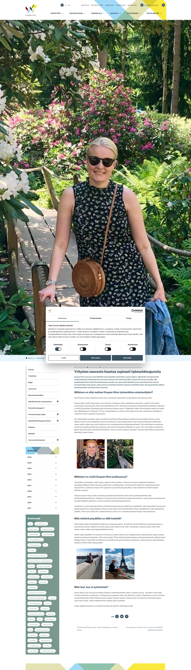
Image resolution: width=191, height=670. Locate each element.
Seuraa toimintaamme (36, 440)
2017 (29, 508)
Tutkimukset (33, 624)
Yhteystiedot (120, 5)
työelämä (32, 635)
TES (39, 619)
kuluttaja (43, 582)
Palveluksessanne (94, 367)
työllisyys (44, 635)
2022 (29, 480)
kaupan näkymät (44, 566)
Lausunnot (32, 389)
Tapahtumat (109, 5)
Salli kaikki (127, 358)
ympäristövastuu (48, 651)
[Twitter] (117, 616)
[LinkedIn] (122, 616)
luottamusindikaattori (37, 598)
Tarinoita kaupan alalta (37, 414)
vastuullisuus (45, 640)
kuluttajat (32, 587)
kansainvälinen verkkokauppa (40, 561)
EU (45, 545)
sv (66, 5)
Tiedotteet (32, 376)
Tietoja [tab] (128, 318)
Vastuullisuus (76, 13)
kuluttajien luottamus (37, 593)
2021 (29, 485)
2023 (29, 474)
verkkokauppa (34, 646)
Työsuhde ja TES (97, 5)
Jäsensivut (85, 5)
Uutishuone (132, 13)
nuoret (47, 603)
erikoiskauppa (34, 545)
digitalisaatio (48, 534)
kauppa (32, 571)
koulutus (32, 582)
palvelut (45, 609)
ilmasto (32, 550)
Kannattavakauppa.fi (36, 408)
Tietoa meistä (152, 13)
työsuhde (32, 640)
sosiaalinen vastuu (36, 614)
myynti (52, 598)
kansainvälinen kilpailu (37, 556)
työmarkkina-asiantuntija (116, 367)
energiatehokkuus (35, 540)
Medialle (31, 434)
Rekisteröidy (132, 5)
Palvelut (114, 13)
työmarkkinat (138, 367)
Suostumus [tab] (62, 318)
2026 (29, 457)
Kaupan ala (96, 13)
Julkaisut (31, 427)
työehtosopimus (42, 630)
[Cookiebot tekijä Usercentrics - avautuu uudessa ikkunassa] (133, 311)
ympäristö (33, 651)
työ (30, 630)
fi (62, 5)
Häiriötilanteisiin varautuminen (40, 402)
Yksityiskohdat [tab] (95, 318)
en (69, 5)
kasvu (31, 566)
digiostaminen (47, 529)
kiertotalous (33, 577)
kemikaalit (43, 571)
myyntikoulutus (34, 603)
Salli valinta (95, 358)
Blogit (30, 382)
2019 (29, 497)
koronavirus (47, 577)
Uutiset (31, 370)
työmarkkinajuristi (129, 367)
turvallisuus (50, 619)
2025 (29, 463)
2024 (29, 468)
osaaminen (33, 609)
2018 (29, 502)
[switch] (83, 349)
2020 (29, 491)
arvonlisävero (41, 524)
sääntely (51, 614)
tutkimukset (47, 624)
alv (30, 524)
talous (31, 619)
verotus (47, 646)
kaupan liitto (105, 367)
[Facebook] (126, 616)
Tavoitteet (55, 13)
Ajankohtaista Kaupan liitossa (39, 421)
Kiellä (64, 358)
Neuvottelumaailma (35, 395)
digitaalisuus (33, 534)
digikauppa (33, 529)
